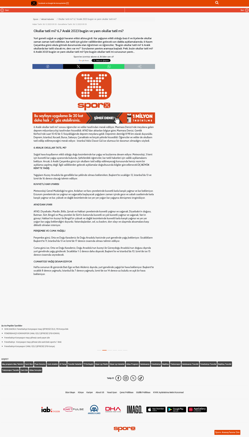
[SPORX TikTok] (141, 378)
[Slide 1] (104, 350)
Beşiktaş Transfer (224, 364)
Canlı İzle (24, 370)
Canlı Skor (29, 364)
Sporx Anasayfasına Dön (227, 432)
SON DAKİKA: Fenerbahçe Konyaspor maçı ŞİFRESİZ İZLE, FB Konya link (36, 329)
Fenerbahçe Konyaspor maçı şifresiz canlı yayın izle (27, 338)
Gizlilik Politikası (143, 392)
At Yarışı (63, 364)
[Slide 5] (125, 350)
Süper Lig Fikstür (101, 364)
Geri (6, 10)
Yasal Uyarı (112, 392)
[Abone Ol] (84, 60)
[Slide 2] (109, 350)
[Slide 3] (115, 350)
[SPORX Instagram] (126, 378)
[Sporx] (33, 3)
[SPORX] (124, 429)
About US (100, 392)
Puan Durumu (40, 364)
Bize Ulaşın (70, 392)
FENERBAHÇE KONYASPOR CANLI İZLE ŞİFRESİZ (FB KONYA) (32, 333)
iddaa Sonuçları (35, 370)
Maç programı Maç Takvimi (12, 364)
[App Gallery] (197, 409)
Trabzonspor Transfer (10, 370)
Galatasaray (145, 364)
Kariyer (89, 392)
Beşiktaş (165, 364)
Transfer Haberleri (75, 364)
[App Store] (156, 409)
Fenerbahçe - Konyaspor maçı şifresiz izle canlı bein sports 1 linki (32, 342)
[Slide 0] (99, 350)
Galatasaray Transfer (190, 364)
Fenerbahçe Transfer (208, 364)
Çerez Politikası (126, 392)
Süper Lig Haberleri (117, 364)
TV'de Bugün (88, 364)
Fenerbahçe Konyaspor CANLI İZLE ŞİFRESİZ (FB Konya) (29, 346)
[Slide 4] (120, 350)
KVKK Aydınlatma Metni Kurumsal (168, 392)
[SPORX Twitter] (133, 378)
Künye (81, 392)
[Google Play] (176, 409)
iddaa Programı (132, 364)
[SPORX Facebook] (118, 378)
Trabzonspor (175, 364)
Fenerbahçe (156, 364)
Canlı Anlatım (52, 364)
